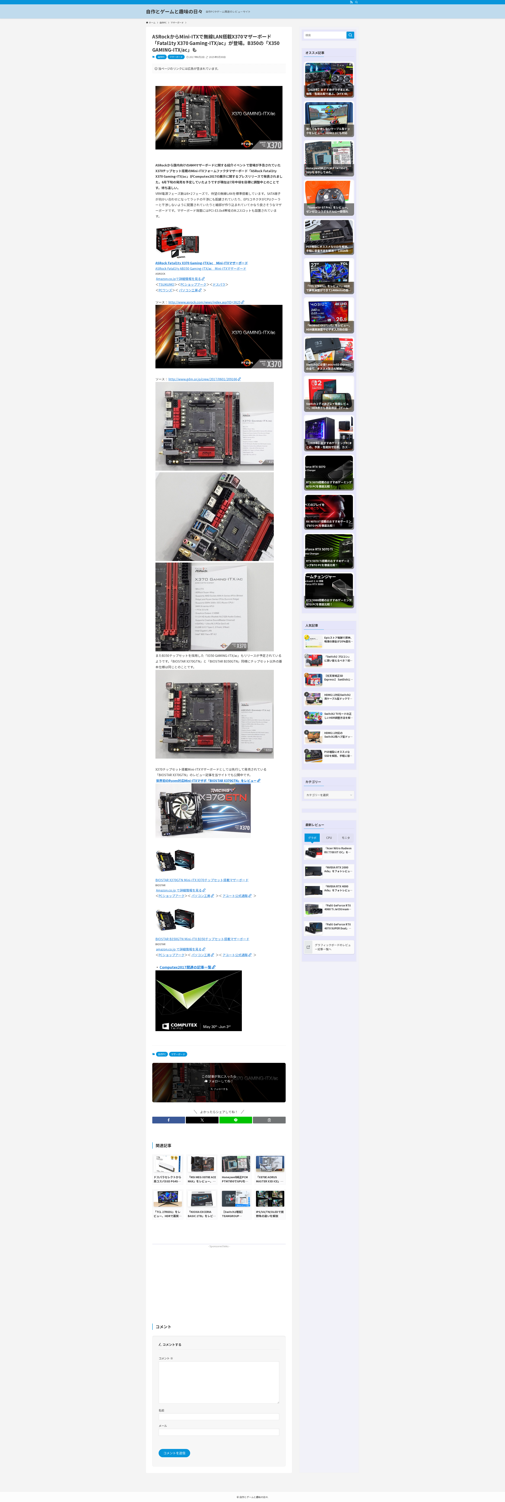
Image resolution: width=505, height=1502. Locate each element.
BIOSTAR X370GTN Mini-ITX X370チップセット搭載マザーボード (202, 879)
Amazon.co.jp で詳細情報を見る (179, 890)
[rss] (351, 2)
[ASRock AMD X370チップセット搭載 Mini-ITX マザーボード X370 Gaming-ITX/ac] (177, 257)
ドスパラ (219, 284)
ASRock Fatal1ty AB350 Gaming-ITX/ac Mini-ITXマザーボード (200, 268)
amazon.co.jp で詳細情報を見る (179, 949)
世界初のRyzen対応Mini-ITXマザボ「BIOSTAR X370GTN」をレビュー (206, 780)
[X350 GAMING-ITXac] (214, 757)
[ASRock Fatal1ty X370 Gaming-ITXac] (218, 367)
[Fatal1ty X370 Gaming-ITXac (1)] (214, 469)
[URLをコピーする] (269, 1120)
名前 (161, 1410)
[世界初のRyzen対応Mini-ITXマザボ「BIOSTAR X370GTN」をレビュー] (203, 836)
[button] (168, 1120)
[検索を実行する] (350, 35)
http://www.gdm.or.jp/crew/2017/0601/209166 (202, 379)
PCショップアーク (193, 284)
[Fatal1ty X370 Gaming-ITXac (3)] (214, 559)
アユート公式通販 (235, 895)
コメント (166, 1358)
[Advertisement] (219, 1277)
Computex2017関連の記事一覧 (185, 967)
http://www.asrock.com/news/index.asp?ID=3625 (204, 302)
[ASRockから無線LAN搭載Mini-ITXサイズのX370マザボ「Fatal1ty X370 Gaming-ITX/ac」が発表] (218, 148)
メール (163, 1426)
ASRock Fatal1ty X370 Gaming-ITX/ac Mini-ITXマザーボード (201, 262)
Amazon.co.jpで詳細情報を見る (178, 278)
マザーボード (176, 56)
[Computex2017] (198, 1029)
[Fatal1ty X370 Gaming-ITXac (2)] (214, 650)
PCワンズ (165, 290)
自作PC (161, 56)
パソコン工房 (188, 290)
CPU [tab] (329, 838)
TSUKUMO (166, 284)
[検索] (356, 2)
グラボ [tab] (312, 838)
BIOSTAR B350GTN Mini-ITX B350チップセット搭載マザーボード (202, 938)
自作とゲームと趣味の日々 (174, 11)
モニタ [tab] (346, 838)
